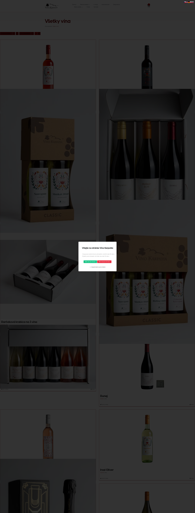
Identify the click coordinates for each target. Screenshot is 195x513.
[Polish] (191, 2)
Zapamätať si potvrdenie (98, 267)
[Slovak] (193, 2)
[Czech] (185, 2)
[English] (187, 2)
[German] (189, 2)
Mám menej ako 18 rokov (104, 261)
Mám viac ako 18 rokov (90, 261)
